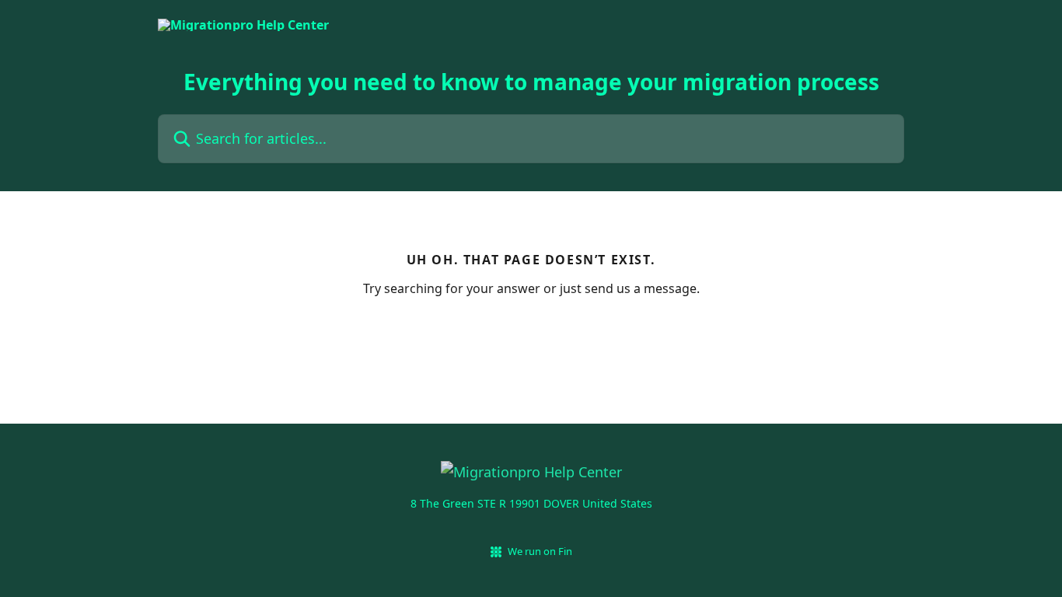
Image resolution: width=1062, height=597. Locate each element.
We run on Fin (540, 551)
